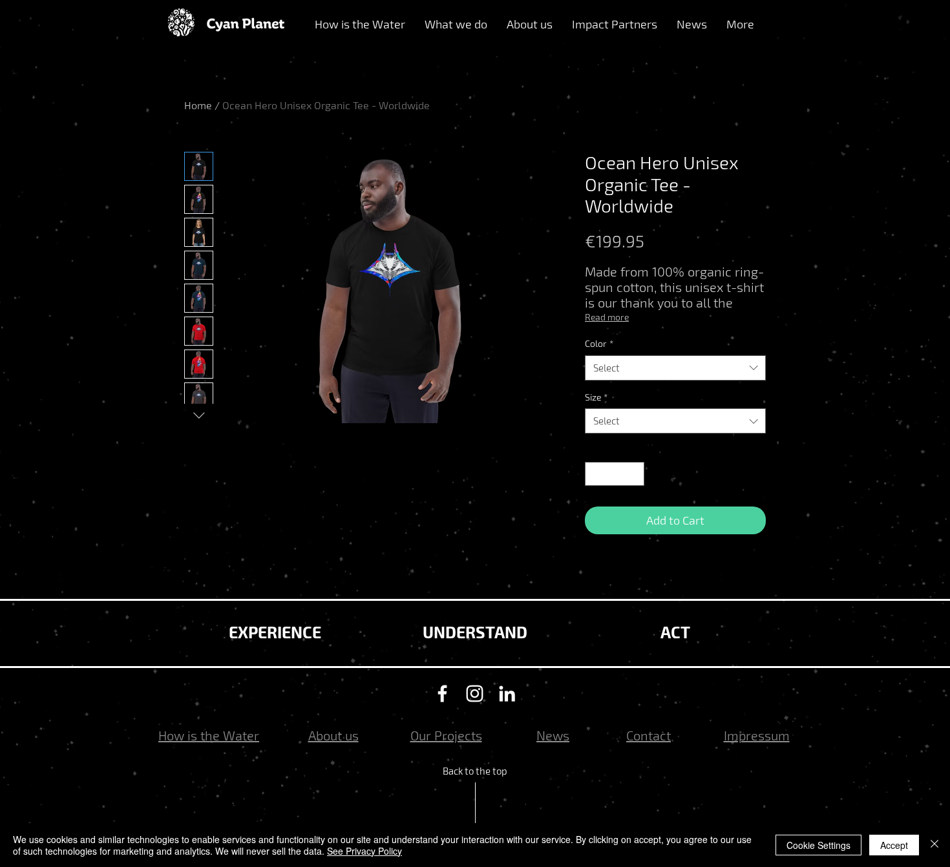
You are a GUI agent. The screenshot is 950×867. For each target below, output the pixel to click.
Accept (894, 845)
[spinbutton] (614, 474)
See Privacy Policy (364, 850)
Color (599, 343)
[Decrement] (595, 474)
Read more (607, 316)
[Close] (934, 845)
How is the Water (208, 735)
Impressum (757, 735)
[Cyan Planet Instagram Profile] (474, 693)
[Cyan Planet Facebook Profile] (442, 693)
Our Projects (446, 735)
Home (198, 105)
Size (596, 397)
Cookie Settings (818, 845)
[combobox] (675, 368)
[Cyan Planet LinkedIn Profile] (507, 693)
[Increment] (634, 474)
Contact (648, 735)
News (552, 735)
